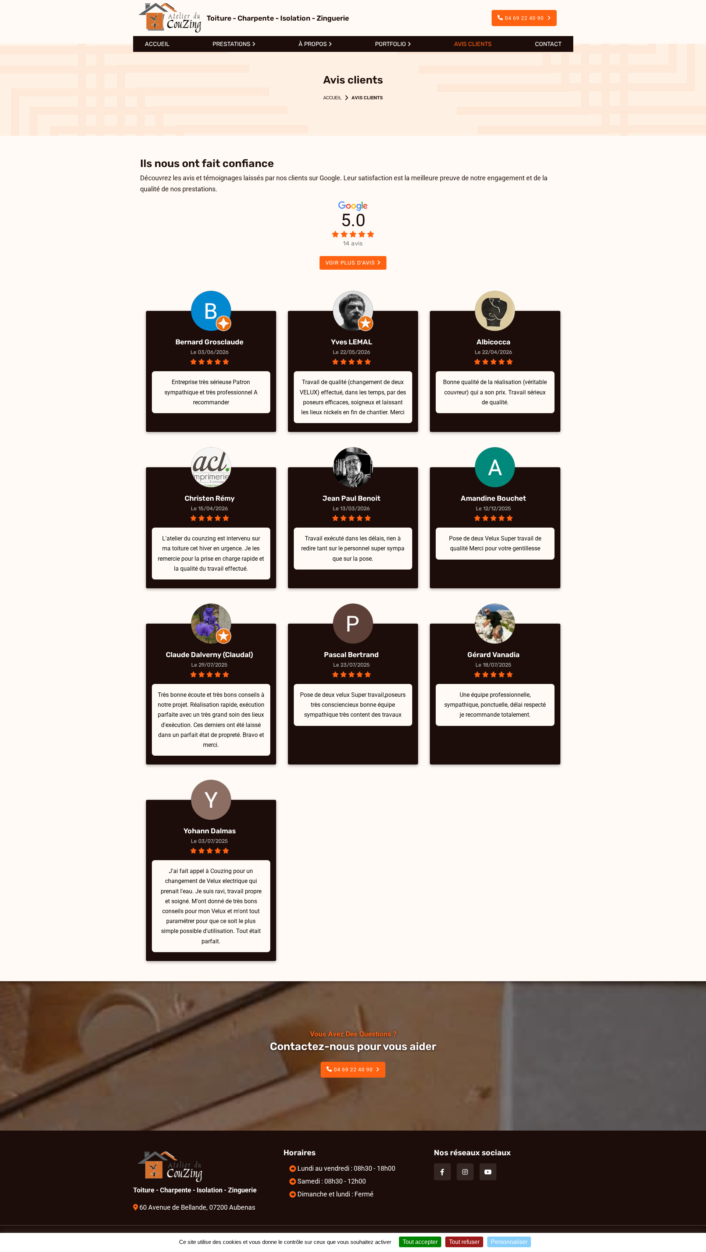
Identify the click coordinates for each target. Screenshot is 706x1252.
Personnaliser (509, 1242)
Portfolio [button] (390, 43)
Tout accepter (420, 1242)
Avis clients (473, 43)
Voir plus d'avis (350, 263)
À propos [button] (313, 43)
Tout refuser (464, 1242)
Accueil (157, 43)
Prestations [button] (231, 43)
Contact (548, 43)
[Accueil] (332, 98)
